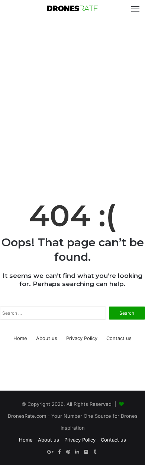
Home (20, 338)
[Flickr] (85, 452)
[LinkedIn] (76, 452)
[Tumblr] (94, 452)
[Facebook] (59, 452)
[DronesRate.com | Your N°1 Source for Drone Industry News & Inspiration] (72, 9)
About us (46, 338)
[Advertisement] (72, 97)
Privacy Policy (81, 338)
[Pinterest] (68, 452)
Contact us (119, 338)
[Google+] (50, 452)
